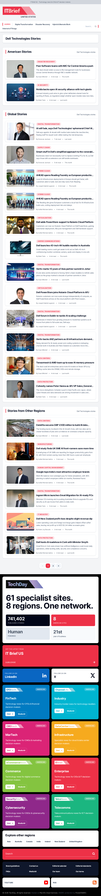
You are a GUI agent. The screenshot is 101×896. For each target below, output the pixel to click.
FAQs (8, 871)
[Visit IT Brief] (68, 763)
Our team (56, 871)
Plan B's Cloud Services (49, 893)
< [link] (42, 566)
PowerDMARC (81, 893)
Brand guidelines (12, 866)
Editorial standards (83, 866)
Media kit (21, 714)
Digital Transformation (24, 24)
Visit (8, 714)
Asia (9, 841)
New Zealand (60, 841)
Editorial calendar (59, 866)
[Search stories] (94, 854)
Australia (18, 841)
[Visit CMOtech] (19, 726)
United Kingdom (75, 841)
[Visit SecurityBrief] (19, 799)
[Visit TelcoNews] (68, 799)
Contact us (33, 866)
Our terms (80, 871)
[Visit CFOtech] (19, 690)
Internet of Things (9, 28)
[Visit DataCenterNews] (68, 726)
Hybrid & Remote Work (61, 24)
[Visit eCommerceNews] (19, 763)
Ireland (47, 841)
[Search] (95, 26)
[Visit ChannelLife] (68, 690)
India (39, 841)
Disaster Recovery (42, 24)
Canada (29, 841)
